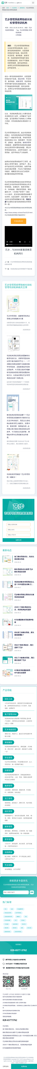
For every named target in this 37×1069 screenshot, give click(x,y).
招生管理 (21, 79)
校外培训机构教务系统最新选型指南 (12, 999)
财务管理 (19, 81)
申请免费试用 (18, 221)
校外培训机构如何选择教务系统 (11, 1010)
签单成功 (15, 927)
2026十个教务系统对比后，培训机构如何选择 (17, 1044)
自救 (12, 909)
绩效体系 (6, 927)
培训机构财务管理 (8, 916)
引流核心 (23, 920)
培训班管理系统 (18, 931)
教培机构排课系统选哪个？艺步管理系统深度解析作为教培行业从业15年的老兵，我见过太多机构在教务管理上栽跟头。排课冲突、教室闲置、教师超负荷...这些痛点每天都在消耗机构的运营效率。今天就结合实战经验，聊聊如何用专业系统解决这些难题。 (18, 426)
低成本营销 (15, 924)
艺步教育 (5, 994)
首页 (7, 8)
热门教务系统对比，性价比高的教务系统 (16, 1029)
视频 (28, 994)
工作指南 (6, 924)
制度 (22, 927)
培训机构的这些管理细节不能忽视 (21, 269)
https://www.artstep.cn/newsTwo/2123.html (18, 212)
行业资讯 (14, 8)
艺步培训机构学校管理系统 (20, 1061)
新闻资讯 (22, 8)
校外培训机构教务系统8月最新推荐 (12, 996)
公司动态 (12, 994)
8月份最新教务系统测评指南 (12, 1048)
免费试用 (18, 540)
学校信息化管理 (8, 912)
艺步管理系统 (24, 30)
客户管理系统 (18, 912)
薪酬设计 (18, 916)
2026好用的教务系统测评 (10, 1013)
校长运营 (29, 927)
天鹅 (26, 916)
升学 (16, 920)
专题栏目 (24, 994)
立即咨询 (5, 1066)
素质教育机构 (7, 931)
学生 (5, 909)
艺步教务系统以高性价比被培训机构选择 (16, 1041)
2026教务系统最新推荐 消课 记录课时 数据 (14, 1002)
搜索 (31, 892)
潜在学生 (24, 924)
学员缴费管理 (20, 909)
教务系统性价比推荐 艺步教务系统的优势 (16, 1032)
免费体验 (24, 1066)
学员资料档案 (7, 920)
